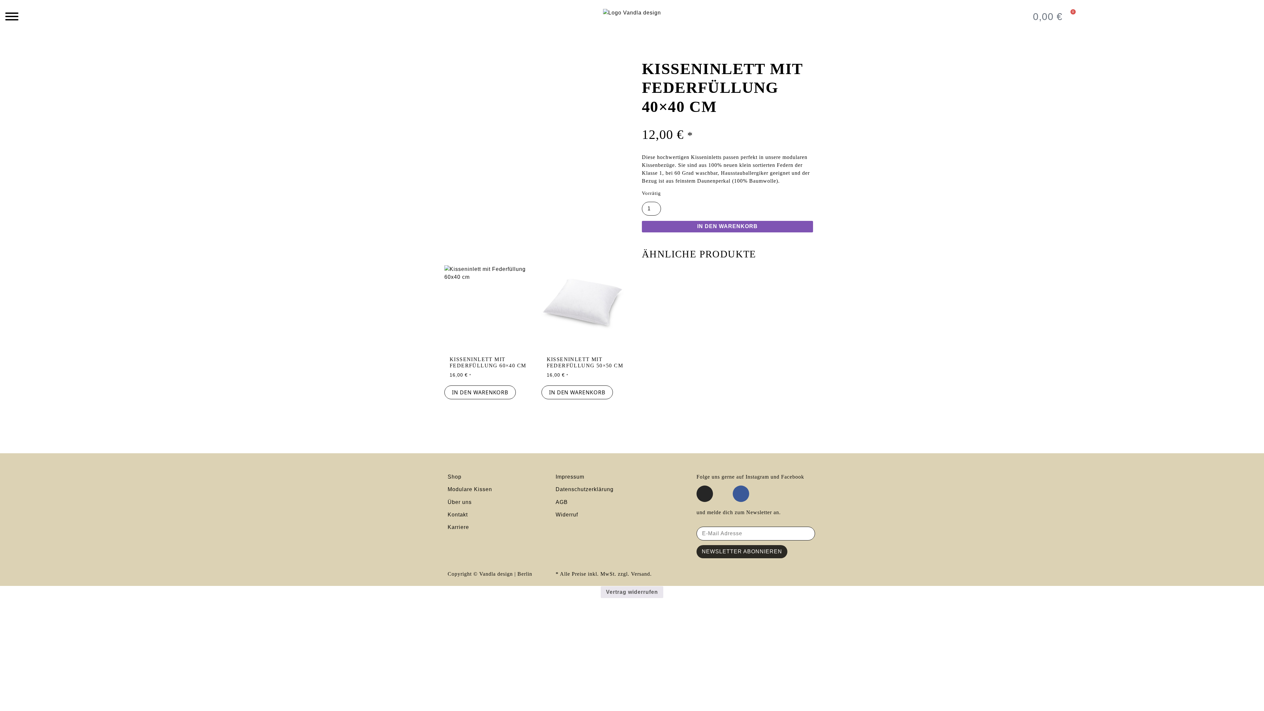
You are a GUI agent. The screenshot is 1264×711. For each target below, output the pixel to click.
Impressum (570, 477)
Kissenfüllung (480, 50)
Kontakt (458, 514)
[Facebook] (741, 494)
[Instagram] (705, 494)
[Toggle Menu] (11, 16)
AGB (562, 502)
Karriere (458, 527)
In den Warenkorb (727, 226)
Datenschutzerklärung (585, 489)
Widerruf (567, 514)
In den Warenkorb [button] (480, 392)
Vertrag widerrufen (632, 592)
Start (450, 50)
